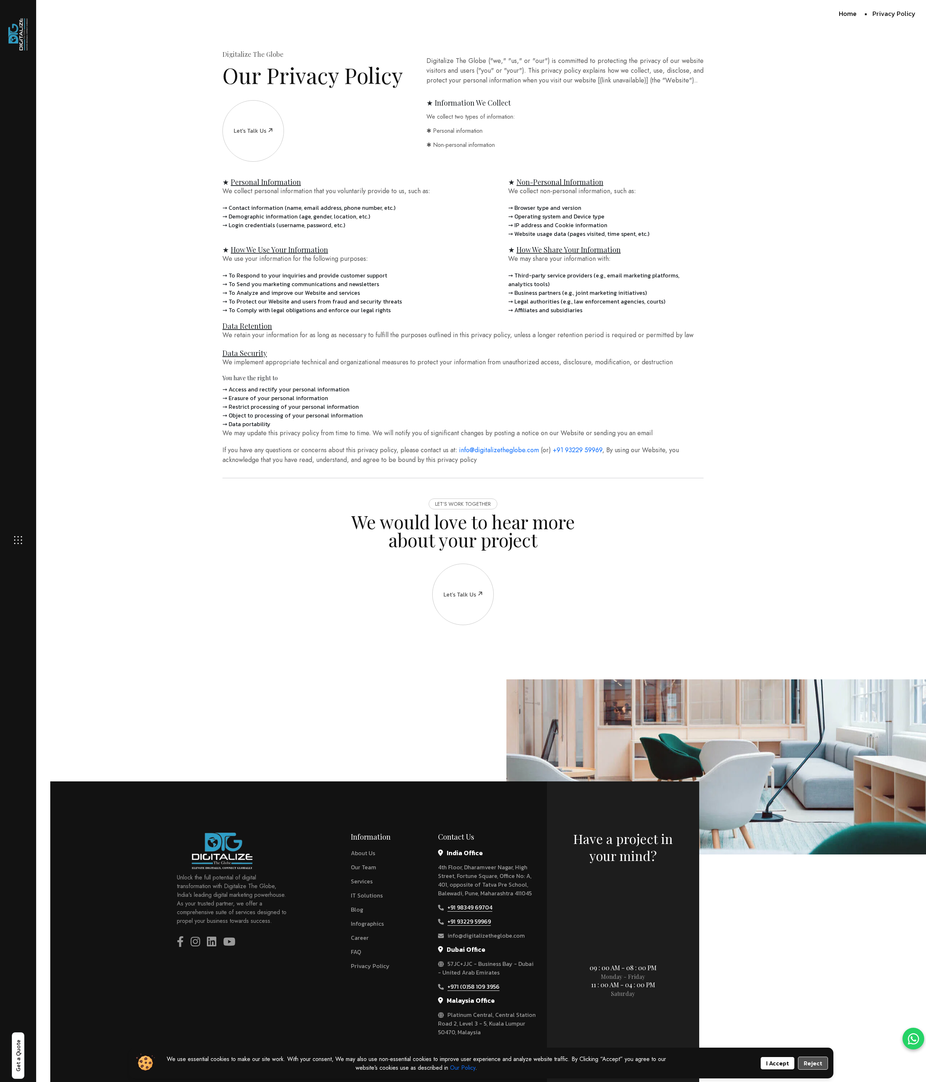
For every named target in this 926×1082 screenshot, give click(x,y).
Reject (813, 1063)
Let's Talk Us (250, 130)
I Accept (777, 1063)
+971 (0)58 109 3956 (473, 986)
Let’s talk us (459, 594)
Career (360, 937)
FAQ (356, 951)
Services (362, 881)
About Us (363, 853)
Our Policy (462, 1068)
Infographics (367, 923)
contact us (619, 889)
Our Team (363, 867)
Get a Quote (18, 1056)
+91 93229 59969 (577, 450)
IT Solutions (367, 895)
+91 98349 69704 (469, 907)
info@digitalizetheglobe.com (499, 450)
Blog (357, 909)
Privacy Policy (370, 966)
